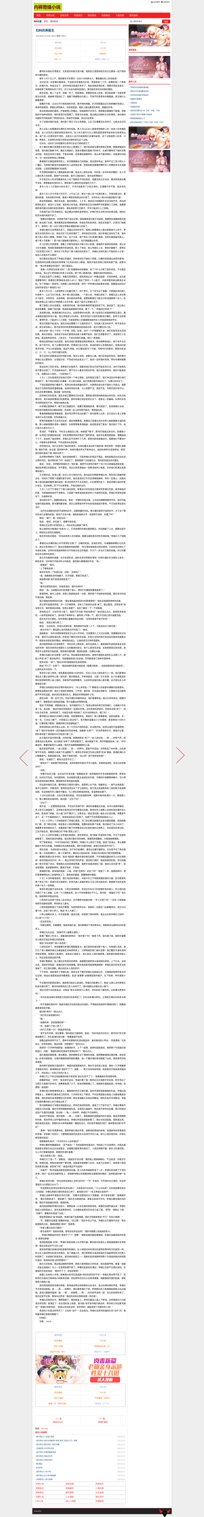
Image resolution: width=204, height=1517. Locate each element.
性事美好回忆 (135, 107)
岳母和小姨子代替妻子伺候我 (141, 115)
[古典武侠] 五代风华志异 (45, 1448)
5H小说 (102, 48)
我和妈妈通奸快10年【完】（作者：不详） (145, 111)
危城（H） (58, 59)
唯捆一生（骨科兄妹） (58, 1404)
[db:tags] (44, 1428)
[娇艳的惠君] (179, 758)
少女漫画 (70, 1497)
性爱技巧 (78, 15)
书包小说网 (58, 54)
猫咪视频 (58, 43)
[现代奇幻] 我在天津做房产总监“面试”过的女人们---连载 (56, 1441)
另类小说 (50, 15)
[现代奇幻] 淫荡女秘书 (44, 1460)
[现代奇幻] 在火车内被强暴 (46, 1476)
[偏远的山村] (24, 758)
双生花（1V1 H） (102, 1404)
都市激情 (133, 15)
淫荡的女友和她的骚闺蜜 (139, 87)
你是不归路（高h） (58, 1352)
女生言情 (100, 1493)
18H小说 (39, 1501)
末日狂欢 (39, 1468)
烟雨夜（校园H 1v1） (103, 59)
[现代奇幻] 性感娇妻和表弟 (46, 1452)
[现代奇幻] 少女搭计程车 (45, 1437)
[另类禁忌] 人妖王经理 (44, 1479)
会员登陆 (156, 2)
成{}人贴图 (71, 1501)
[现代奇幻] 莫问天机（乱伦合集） (48, 1445)
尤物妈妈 (133, 103)
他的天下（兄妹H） (102, 1352)
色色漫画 (58, 48)
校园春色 (106, 15)
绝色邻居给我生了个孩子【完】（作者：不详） (147, 122)
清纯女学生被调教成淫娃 (139, 91)
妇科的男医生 (45, 30)
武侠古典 (64, 15)
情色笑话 (92, 15)
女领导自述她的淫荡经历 (139, 95)
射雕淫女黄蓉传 (136, 99)
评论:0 (63, 36)
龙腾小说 (40, 1497)
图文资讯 (100, 1497)
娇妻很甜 (103, 54)
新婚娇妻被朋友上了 (137, 118)
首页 (38, 15)
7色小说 (103, 43)
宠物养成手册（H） (102, 1346)
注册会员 (166, 2)
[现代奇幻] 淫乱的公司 (44, 1456)
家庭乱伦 (40, 1488)
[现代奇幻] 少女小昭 (43, 1472)
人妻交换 (120, 15)
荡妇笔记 (39, 1464)
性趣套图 (100, 1501)
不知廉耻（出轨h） (103, 1398)
